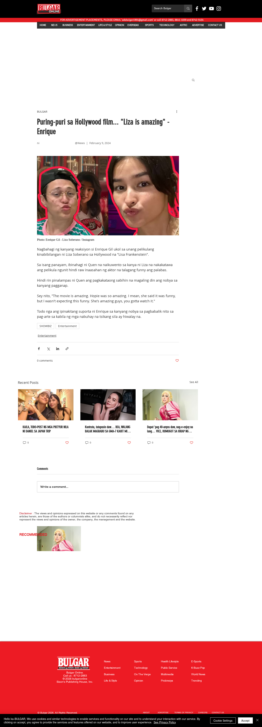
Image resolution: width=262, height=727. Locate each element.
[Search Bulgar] (188, 8)
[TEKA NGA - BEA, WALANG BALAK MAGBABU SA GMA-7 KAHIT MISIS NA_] (108, 404)
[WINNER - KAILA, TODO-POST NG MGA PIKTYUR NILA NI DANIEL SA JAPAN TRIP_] (45, 404)
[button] (193, 79)
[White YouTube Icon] (211, 9)
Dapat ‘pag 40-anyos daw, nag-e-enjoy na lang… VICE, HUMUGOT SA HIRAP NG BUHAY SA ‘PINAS (170, 429)
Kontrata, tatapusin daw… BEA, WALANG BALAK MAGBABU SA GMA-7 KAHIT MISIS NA (108, 429)
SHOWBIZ (46, 326)
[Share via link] (67, 348)
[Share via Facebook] (39, 348)
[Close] (257, 720)
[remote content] (108, 240)
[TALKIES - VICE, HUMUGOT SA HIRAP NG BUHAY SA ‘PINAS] (170, 404)
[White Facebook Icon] (197, 9)
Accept (245, 720)
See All (193, 382)
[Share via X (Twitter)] (48, 348)
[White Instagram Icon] (219, 9)
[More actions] (176, 111)
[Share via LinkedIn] (57, 348)
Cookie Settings (222, 720)
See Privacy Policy (165, 722)
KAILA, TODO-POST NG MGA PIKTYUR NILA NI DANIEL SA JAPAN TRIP (45, 429)
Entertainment (67, 326)
